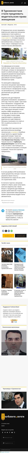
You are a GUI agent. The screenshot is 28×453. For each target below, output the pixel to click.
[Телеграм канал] (5, 432)
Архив (2, 425)
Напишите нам (8, 437)
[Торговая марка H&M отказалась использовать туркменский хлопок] (7, 262)
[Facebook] (9, 432)
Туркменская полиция (8, 202)
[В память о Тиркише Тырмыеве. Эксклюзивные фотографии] (7, 288)
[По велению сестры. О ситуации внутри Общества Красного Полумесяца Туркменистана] (20, 288)
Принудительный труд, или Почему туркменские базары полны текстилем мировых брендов (19, 267)
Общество (10, 24)
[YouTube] (12, 432)
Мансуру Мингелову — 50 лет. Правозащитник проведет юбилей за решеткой (11, 352)
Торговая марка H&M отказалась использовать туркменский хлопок (6, 266)
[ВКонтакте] (7, 432)
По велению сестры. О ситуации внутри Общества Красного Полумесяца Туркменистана (20, 293)
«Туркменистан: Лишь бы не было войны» (15, 63)
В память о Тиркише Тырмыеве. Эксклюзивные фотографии (6, 292)
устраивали (14, 132)
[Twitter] (14, 432)
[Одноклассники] (2, 432)
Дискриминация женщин (8, 200)
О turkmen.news (5, 423)
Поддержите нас (8, 443)
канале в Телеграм (18, 210)
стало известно (6, 38)
